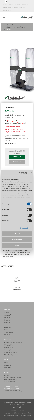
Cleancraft (7, 315)
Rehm (6, 330)
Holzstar (21, 25)
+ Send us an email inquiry (13, 391)
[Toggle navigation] (3, 17)
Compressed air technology (13, 342)
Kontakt (5, 5)
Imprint (11, 5)
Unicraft (7, 335)
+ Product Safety (25, 415)
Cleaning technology (11, 350)
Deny (17, 245)
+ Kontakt (13, 411)
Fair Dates (7, 365)
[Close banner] (31, 172)
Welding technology (10, 352)
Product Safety (7, 10)
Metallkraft (8, 322)
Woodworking (8, 345)
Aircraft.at (7, 25)
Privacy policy (7, 7)
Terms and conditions (18, 7)
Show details (24, 228)
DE (3, 2)
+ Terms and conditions (10, 415)
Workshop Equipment (11, 355)
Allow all (17, 234)
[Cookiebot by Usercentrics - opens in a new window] (20, 173)
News (6, 362)
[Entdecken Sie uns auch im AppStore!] (14, 407)
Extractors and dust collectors (15, 27)
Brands (14, 25)
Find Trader (17, 162)
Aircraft (6, 313)
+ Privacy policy (25, 413)
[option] (17, 285)
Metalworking (8, 347)
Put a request (17, 157)
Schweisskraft (8, 332)
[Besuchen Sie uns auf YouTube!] (20, 407)
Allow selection (17, 239)
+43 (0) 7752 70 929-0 (11, 386)
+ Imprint (21, 411)
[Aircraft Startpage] (26, 18)
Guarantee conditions (21, 5)
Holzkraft (7, 317)
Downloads (8, 367)
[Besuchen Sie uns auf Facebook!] (17, 407)
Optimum (7, 327)
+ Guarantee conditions (11, 413)
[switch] (29, 209)
